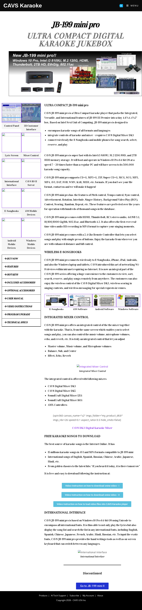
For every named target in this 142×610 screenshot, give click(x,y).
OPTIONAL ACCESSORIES (21, 290)
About (100, 595)
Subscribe (74, 595)
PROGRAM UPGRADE (18, 314)
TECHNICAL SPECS (17, 322)
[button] (21, 259)
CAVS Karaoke (22, 5)
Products (43, 595)
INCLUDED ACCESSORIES (21, 282)
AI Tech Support (58, 595)
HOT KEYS (12, 274)
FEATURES (12, 266)
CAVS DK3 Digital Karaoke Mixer (92, 428)
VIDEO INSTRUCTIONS (19, 306)
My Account (88, 595)
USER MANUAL (15, 298)
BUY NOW (12, 258)
